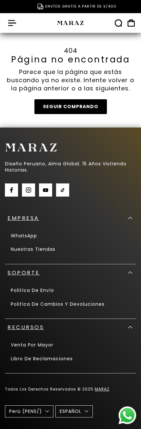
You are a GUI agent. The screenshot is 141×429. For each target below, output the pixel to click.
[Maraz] (70, 23)
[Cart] (131, 23)
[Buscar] (118, 23)
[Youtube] (45, 190)
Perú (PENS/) (25, 411)
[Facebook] (11, 190)
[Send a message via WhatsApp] (127, 415)
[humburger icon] (12, 23)
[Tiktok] (62, 190)
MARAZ (102, 389)
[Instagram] (28, 190)
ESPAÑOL (70, 411)
